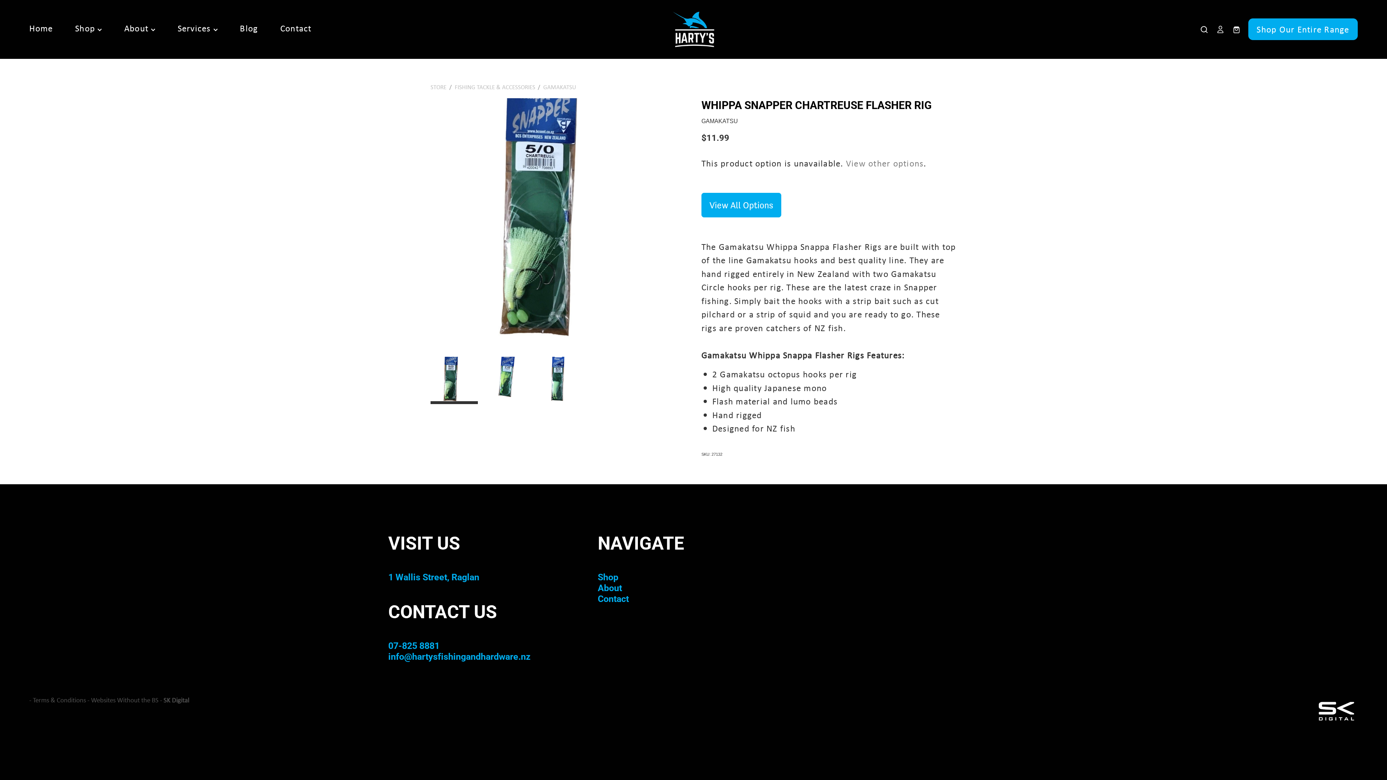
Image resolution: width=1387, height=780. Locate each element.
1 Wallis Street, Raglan (433, 577)
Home (41, 28)
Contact (296, 28)
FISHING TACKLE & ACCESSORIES (495, 87)
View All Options (741, 205)
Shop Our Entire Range (1303, 29)
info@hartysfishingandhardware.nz (459, 656)
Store (438, 87)
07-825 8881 (414, 645)
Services (195, 28)
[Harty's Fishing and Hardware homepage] (693, 29)
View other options (885, 163)
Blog (249, 28)
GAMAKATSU (559, 87)
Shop (86, 28)
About (137, 28)
